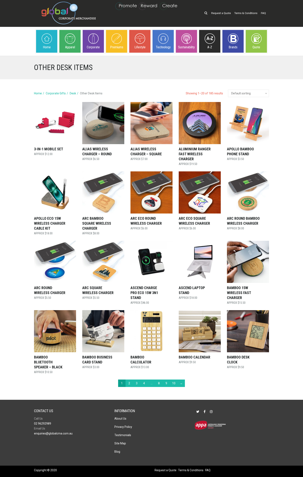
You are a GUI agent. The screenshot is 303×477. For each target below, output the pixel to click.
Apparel (70, 47)
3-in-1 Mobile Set (48, 149)
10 (173, 383)
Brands (233, 47)
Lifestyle (140, 47)
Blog (117, 451)
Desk (73, 93)
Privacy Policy (123, 426)
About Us (120, 418)
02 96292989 (42, 423)
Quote (256, 47)
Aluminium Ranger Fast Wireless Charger (195, 154)
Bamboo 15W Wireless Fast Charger (239, 293)
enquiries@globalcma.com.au (53, 433)
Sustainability (186, 47)
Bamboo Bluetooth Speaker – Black (48, 362)
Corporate (93, 47)
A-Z (209, 47)
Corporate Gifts (56, 93)
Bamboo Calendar (194, 357)
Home (47, 47)
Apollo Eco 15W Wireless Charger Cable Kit (49, 223)
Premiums (116, 47)
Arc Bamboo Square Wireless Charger (96, 223)
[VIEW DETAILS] (55, 123)
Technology (163, 47)
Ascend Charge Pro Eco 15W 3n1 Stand (144, 293)
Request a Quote (221, 13)
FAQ (263, 13)
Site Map (120, 443)
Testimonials (122, 435)
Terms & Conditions (245, 13)
